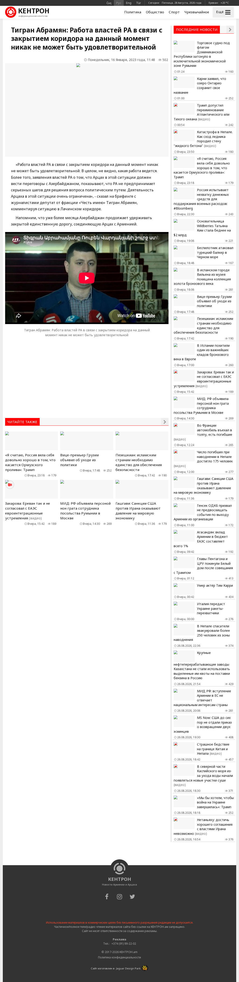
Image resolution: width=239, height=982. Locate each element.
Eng (128, 3)
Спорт (174, 12)
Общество (155, 12)
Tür (138, 3)
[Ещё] (165, 421)
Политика (132, 12)
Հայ (109, 3)
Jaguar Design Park (128, 968)
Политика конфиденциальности (119, 957)
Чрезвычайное (196, 12)
